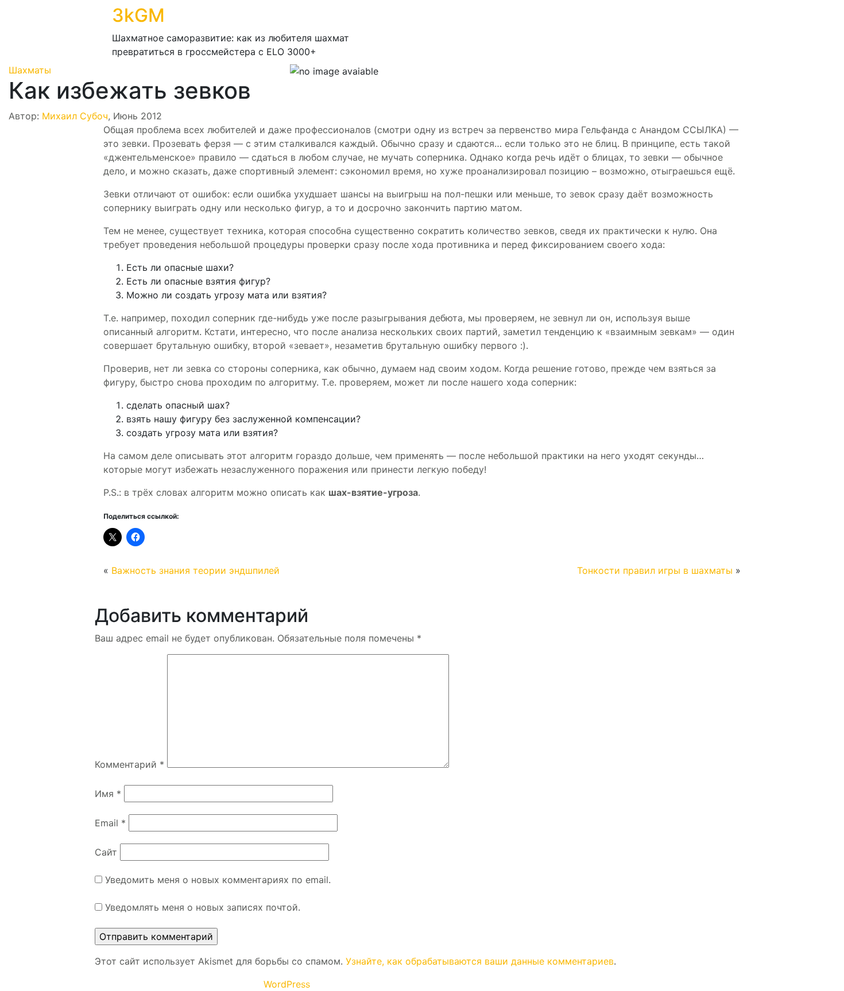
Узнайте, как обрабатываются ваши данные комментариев (480, 961)
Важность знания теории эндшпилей (195, 570)
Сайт (106, 852)
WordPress (287, 984)
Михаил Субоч (75, 116)
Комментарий (129, 764)
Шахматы (30, 70)
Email (110, 823)
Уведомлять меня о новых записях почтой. (202, 907)
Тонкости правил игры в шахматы (655, 570)
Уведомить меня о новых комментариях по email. (218, 879)
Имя (108, 793)
